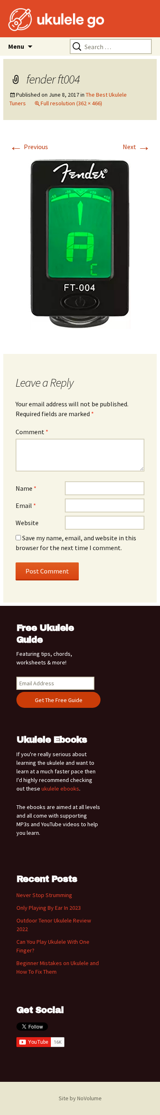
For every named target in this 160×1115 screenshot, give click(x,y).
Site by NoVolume (80, 1098)
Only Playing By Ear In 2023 (48, 907)
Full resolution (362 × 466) (71, 103)
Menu (16, 46)
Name (26, 488)
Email (26, 505)
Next (137, 147)
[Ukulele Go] (45, 19)
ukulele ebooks (60, 788)
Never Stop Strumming (44, 895)
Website (27, 523)
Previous (28, 147)
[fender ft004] (80, 246)
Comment (32, 432)
